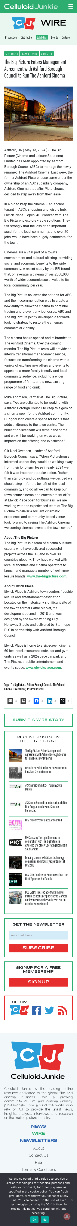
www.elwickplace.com (43, 667)
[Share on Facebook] (37, 701)
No (45, 1219)
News (38, 1127)
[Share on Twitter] (63, 701)
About (38, 1148)
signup (38, 982)
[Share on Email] (10, 701)
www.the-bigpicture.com (46, 576)
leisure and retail (35, 689)
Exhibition (42, 38)
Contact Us (39, 1155)
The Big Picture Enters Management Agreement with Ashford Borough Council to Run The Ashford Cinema (35, 69)
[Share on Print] (24, 701)
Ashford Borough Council (39, 685)
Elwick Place (19, 689)
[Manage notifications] (67, 1216)
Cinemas (12, 53)
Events (54, 38)
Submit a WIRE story (38, 720)
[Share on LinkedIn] (50, 701)
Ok (34, 1219)
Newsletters (38, 1141)
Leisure (46, 53)
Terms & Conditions (38, 1169)
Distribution (27, 38)
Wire (38, 1134)
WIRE (53, 23)
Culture (66, 38)
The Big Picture (18, 685)
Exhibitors (30, 53)
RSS (38, 1162)
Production (11, 38)
